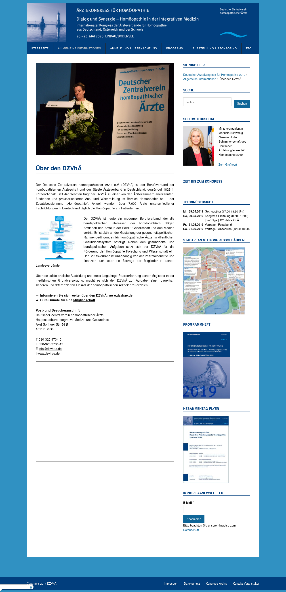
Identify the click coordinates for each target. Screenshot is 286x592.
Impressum (171, 583)
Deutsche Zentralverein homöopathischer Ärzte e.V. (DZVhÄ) (88, 184)
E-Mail (188, 502)
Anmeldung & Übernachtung (133, 48)
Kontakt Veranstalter (246, 583)
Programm (174, 48)
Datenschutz (191, 530)
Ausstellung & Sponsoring (215, 48)
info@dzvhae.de (50, 348)
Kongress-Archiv (216, 583)
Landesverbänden (48, 265)
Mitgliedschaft (84, 300)
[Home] (143, 40)
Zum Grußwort (228, 164)
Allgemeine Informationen (79, 48)
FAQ (249, 48)
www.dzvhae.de (49, 353)
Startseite (40, 48)
